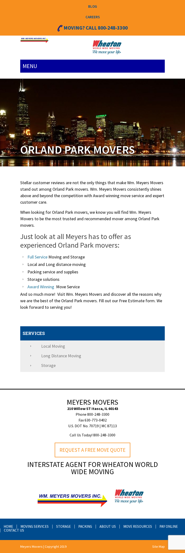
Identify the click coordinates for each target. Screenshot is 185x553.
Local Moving (53, 346)
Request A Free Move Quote (92, 450)
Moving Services (34, 526)
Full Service (37, 257)
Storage (48, 365)
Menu (30, 66)
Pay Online (168, 526)
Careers (93, 17)
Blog (92, 6)
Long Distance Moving (61, 355)
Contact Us (14, 530)
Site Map (158, 546)
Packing (85, 526)
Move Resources (137, 526)
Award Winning (40, 286)
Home (8, 526)
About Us (107, 526)
